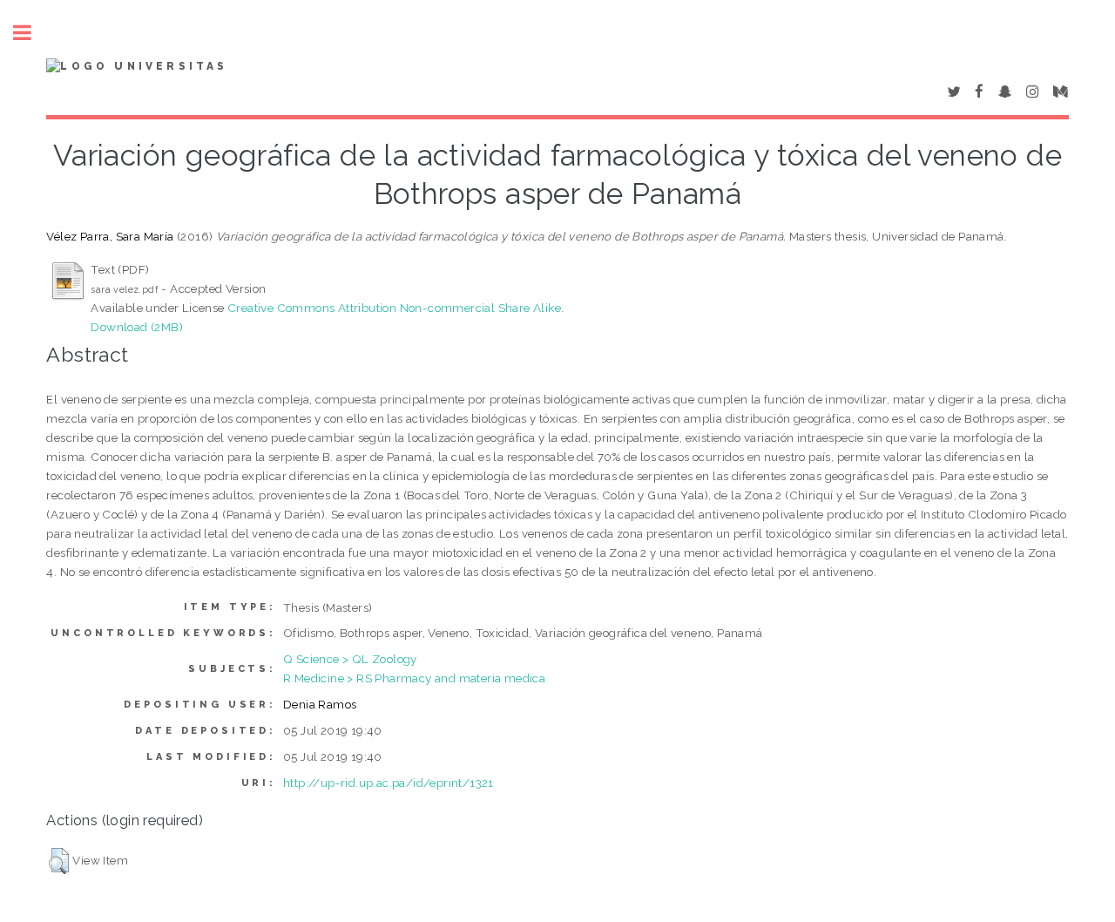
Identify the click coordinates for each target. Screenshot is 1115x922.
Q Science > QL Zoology (350, 659)
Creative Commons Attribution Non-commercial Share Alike (394, 308)
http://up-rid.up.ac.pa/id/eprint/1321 (388, 783)
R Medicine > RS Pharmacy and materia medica (414, 678)
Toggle (31, 32)
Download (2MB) (137, 327)
